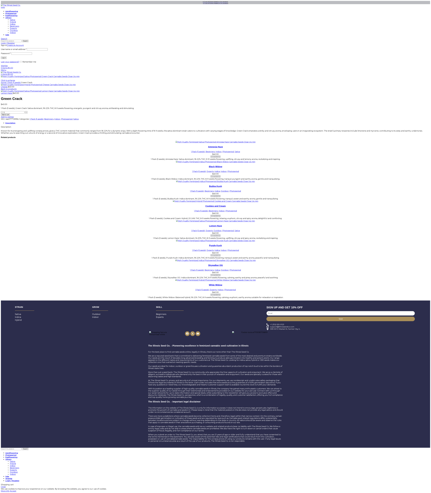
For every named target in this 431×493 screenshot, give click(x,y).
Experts (13, 28)
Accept (13, 491)
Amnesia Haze (215, 147)
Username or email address (13, 49)
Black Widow (215, 166)
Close (3, 487)
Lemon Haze (7, 93)
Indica (12, 24)
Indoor (13, 33)
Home (4, 82)
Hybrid (13, 22)
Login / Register (12, 481)
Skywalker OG (215, 265)
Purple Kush (215, 245)
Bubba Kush (215, 186)
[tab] (217, 123)
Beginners (14, 26)
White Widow (215, 285)
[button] (215, 157)
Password (6, 53)
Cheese (4, 87)
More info (5, 491)
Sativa (12, 20)
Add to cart (5, 115)
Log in (4, 58)
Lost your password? (10, 62)
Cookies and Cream (215, 206)
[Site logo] (12, 7)
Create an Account (15, 45)
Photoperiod (67, 119)
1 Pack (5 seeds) (14, 82)
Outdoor (14, 30)
